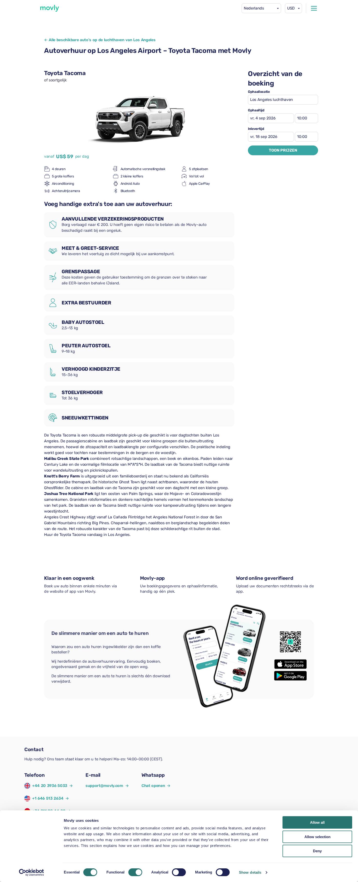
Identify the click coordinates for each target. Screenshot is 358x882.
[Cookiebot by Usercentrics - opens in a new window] (31, 872)
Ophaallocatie (259, 92)
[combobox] (261, 8)
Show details (250, 872)
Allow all (317, 822)
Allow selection (317, 837)
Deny (317, 851)
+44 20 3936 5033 (49, 785)
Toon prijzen (283, 150)
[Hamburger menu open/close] (314, 8)
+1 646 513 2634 (47, 798)
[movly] (49, 8)
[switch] (135, 872)
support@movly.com (107, 785)
